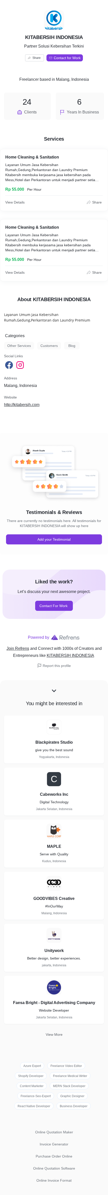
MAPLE (54, 846)
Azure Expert (32, 1066)
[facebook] (9, 365)
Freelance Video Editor (66, 1066)
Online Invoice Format (54, 1180)
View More (54, 1034)
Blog (71, 346)
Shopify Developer (30, 1076)
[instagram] (20, 365)
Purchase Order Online (54, 1156)
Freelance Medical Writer (70, 1076)
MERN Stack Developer (69, 1086)
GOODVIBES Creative (54, 898)
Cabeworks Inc (54, 794)
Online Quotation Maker (54, 1132)
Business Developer (73, 1106)
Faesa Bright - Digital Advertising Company (54, 1003)
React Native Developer (34, 1106)
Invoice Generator (54, 1144)
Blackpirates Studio (54, 742)
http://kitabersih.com (21, 405)
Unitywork (54, 950)
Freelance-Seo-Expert (36, 1096)
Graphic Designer (72, 1096)
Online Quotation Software (54, 1168)
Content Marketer (31, 1086)
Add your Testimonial (54, 539)
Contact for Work (67, 58)
